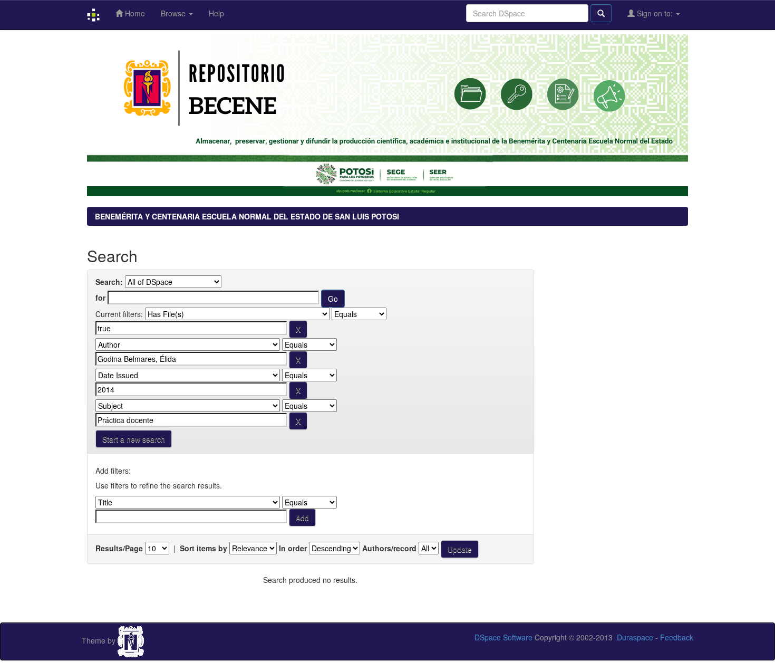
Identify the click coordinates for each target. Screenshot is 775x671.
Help (216, 13)
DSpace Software (503, 637)
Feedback (676, 637)
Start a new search (133, 439)
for (100, 297)
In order (293, 548)
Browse (174, 13)
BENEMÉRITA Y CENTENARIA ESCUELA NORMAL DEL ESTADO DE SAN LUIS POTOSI (247, 216)
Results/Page (119, 548)
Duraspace (635, 637)
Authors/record (389, 548)
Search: (109, 281)
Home (134, 13)
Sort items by (203, 548)
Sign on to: (655, 13)
